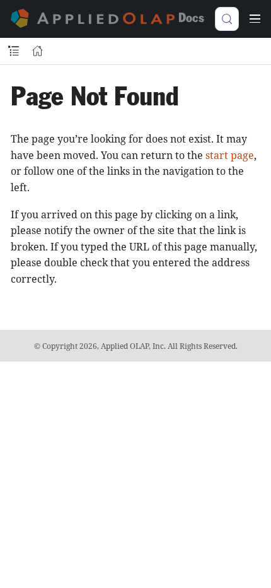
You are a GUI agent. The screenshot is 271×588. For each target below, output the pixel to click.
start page (229, 155)
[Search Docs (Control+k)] (227, 19)
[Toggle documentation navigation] (13, 51)
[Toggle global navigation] (255, 19)
